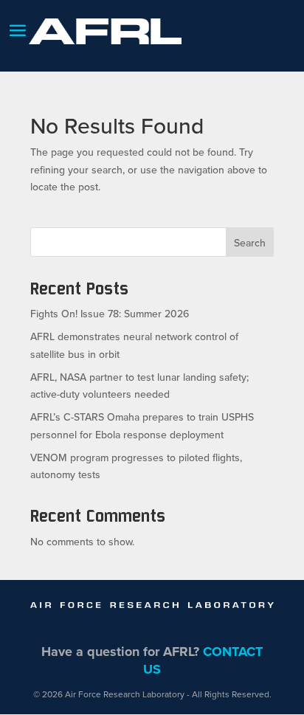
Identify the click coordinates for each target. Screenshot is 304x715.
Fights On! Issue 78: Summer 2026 (109, 313)
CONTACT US (203, 660)
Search (250, 242)
